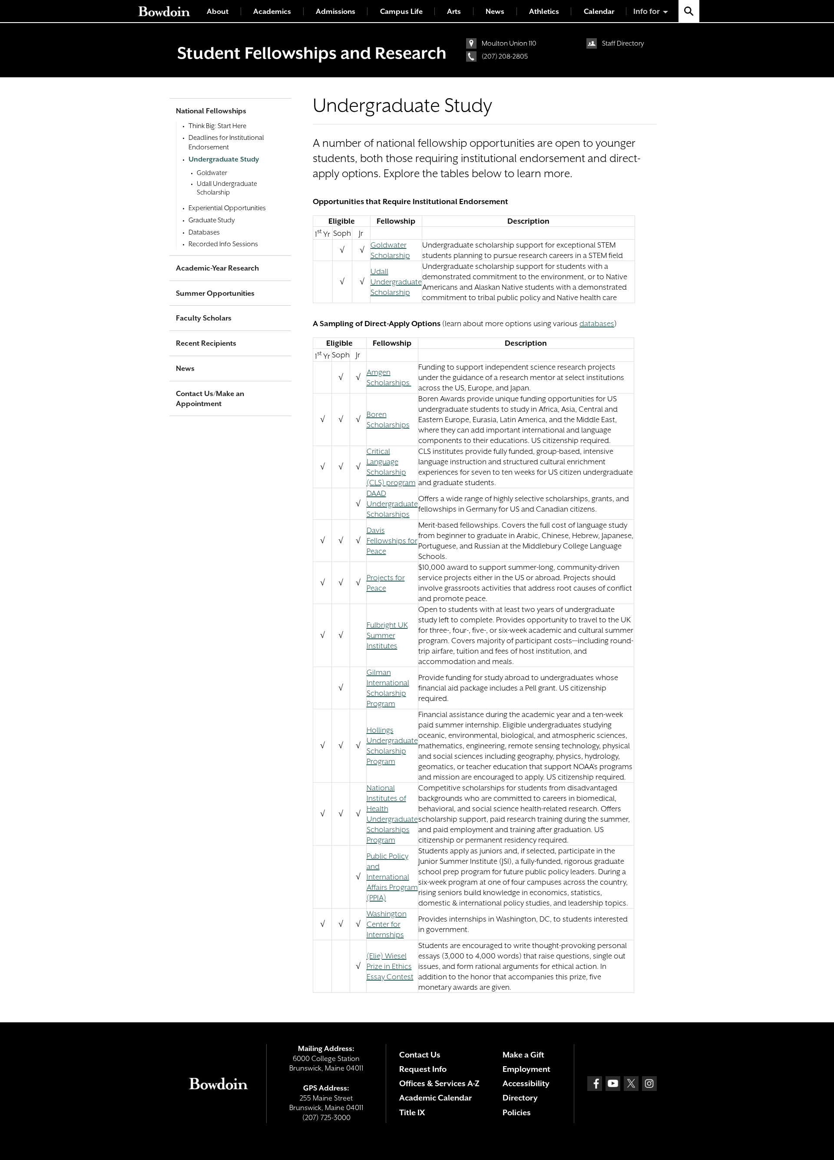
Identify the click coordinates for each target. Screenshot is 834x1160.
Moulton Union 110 (509, 43)
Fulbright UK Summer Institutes (387, 635)
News (495, 11)
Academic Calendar (435, 1097)
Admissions (335, 11)
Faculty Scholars (204, 318)
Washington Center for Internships (387, 924)
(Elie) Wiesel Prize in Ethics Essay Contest (390, 966)
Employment (526, 1069)
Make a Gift (523, 1054)
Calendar (599, 11)
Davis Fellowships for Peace (392, 540)
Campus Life (401, 11)
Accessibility (526, 1083)
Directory (520, 1097)
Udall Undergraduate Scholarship (396, 282)
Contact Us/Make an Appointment (210, 399)
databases (596, 323)
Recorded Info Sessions (223, 244)
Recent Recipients (206, 343)
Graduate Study (212, 220)
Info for (646, 11)
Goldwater (212, 172)
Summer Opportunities (215, 293)
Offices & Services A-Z (439, 1083)
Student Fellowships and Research (312, 53)
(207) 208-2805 (505, 56)
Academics (272, 11)
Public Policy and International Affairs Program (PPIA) (392, 877)
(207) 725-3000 (326, 1118)
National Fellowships (211, 111)
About (217, 11)
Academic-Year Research (217, 268)
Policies (517, 1112)
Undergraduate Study (224, 159)
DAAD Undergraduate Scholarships (392, 504)
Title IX (412, 1112)
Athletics (544, 11)
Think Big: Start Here (217, 126)
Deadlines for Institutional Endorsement (226, 142)
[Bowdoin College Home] (164, 11)
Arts (454, 11)
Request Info (423, 1069)
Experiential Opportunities (227, 208)
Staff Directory (623, 43)
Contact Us (419, 1054)
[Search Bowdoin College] (688, 11)
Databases (204, 232)
